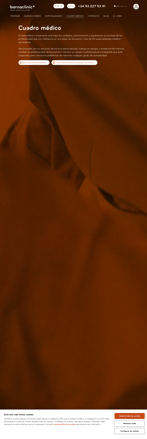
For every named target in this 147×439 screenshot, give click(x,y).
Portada (15, 16)
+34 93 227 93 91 (91, 6)
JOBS (117, 16)
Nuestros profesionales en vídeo (75, 62)
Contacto (93, 16)
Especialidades (53, 16)
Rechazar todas (129, 423)
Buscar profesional (34, 62)
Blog (106, 16)
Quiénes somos (32, 16)
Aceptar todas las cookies (129, 416)
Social (71, 6)
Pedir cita (58, 6)
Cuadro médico (75, 16)
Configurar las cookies (129, 431)
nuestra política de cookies (64, 424)
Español (120, 6)
